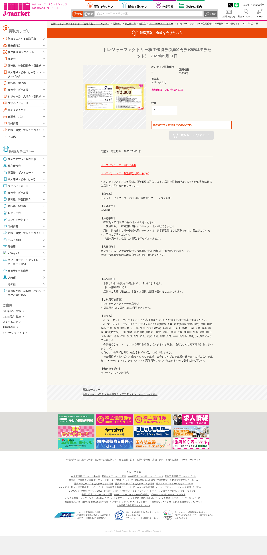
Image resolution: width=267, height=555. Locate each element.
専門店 (142, 23)
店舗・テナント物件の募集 (165, 459)
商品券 (12, 58)
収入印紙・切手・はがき (22, 179)
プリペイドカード (18, 103)
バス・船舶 (14, 239)
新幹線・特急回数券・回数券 (24, 65)
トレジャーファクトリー (161, 23)
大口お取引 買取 (12, 311)
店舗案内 (194, 6)
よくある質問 (10, 321)
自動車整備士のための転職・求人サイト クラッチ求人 (108, 502)
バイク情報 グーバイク (122, 480)
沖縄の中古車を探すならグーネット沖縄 (93, 483)
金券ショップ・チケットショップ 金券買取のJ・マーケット (80, 23)
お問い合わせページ (177, 250)
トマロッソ (177, 498)
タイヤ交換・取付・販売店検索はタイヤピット (81, 487)
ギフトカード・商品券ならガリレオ (153, 502)
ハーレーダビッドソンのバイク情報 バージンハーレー (182, 487)
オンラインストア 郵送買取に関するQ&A (125, 173)
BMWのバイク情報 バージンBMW (85, 491)
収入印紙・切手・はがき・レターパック (24, 74)
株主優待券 (14, 45)
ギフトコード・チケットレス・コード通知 (23, 261)
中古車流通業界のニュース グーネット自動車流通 (130, 487)
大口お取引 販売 (12, 316)
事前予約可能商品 (18, 270)
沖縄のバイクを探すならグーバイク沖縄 (134, 483)
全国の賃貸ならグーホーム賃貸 (97, 494)
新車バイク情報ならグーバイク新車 (168, 494)
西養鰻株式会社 (72, 502)
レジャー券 (14, 212)
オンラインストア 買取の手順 (118, 165)
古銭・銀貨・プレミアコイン (24, 130)
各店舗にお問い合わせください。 (148, 254)
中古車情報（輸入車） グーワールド (145, 476)
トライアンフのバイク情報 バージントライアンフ (174, 491)
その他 (12, 136)
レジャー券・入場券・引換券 (24, 96)
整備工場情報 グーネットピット (180, 476)
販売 (90, 14)
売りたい (105, 6)
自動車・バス (15, 116)
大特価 (12, 277)
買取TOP (117, 23)
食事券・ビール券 (18, 89)
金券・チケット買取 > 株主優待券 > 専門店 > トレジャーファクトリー (120, 394)
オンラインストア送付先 (115, 372)
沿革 (132, 459)
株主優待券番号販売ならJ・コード (133, 505)
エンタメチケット (18, 109)
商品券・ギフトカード (20, 172)
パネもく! (13, 253)
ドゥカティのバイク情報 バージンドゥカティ (126, 491)
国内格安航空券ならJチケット (188, 502)
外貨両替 (167, 6)
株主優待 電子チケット (21, 52)
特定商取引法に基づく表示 (79, 459)
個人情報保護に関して (106, 459)
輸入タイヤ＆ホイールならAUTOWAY (174, 483)
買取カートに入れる (193, 135)
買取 (79, 14)
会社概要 (123, 459)
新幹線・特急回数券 (19, 199)
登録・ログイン (245, 16)
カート (259, 16)
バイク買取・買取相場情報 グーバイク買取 (149, 498)
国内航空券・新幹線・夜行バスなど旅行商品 (24, 292)
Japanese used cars (145, 480)
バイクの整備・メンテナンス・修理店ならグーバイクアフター (95, 498)
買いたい (139, 6)
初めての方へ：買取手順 (22, 38)
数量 (153, 103)
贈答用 (12, 246)
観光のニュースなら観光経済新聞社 (131, 494)
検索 (213, 14)
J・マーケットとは (13, 332)
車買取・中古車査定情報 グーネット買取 (89, 480)
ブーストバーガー (193, 498)
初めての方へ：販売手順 (22, 159)
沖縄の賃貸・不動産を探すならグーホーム (177, 480)
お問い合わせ (228, 16)
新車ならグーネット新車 (114, 476)
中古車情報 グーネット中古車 (85, 476)
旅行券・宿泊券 (17, 83)
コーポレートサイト (191, 459)
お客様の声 (9, 327)
